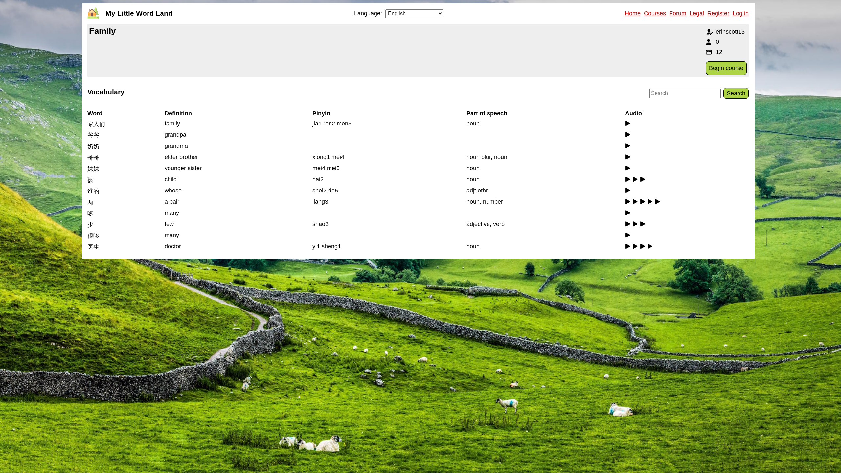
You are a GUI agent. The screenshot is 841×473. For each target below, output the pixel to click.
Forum (677, 13)
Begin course (726, 68)
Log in (741, 13)
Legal (697, 13)
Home (633, 13)
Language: (368, 13)
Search (736, 93)
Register (718, 13)
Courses (655, 13)
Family (102, 31)
